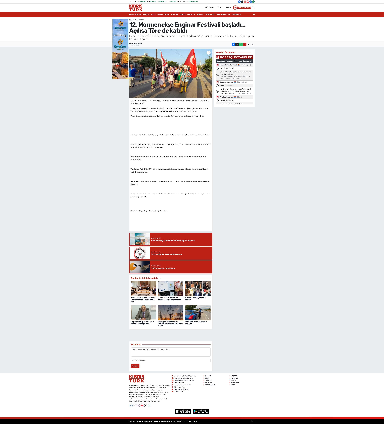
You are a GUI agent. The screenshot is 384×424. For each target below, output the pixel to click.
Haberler (132, 20)
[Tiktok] (145, 405)
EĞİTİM (233, 385)
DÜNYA (183, 15)
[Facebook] (131, 405)
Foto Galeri (209, 7)
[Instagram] (138, 405)
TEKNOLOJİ (209, 15)
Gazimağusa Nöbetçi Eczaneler (185, 376)
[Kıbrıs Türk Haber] (135, 7)
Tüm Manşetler (179, 387)
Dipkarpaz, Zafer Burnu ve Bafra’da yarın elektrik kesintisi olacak (170, 323)
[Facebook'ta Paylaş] (233, 44)
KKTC (153, 15)
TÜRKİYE (174, 15)
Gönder (135, 366)
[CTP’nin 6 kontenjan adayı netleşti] (198, 289)
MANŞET (146, 15)
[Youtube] (142, 405)
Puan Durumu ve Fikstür (183, 385)
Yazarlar (228, 7)
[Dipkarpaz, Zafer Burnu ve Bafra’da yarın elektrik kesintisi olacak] (171, 313)
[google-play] (201, 411)
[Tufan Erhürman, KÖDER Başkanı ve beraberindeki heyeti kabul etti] (143, 289)
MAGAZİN (191, 15)
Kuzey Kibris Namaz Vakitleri (184, 380)
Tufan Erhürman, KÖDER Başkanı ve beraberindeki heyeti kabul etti (143, 299)
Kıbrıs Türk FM (135, 15)
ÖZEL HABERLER (223, 15)
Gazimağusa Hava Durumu (183, 378)
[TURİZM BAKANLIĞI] (120, 49)
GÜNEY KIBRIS (163, 15)
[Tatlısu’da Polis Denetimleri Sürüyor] (198, 313)
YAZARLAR (236, 15)
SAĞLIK (200, 15)
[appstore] (183, 411)
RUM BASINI (235, 383)
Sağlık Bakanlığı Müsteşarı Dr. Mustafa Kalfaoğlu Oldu (142, 323)
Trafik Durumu (179, 383)
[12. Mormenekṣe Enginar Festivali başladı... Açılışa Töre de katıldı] (170, 73)
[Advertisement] (170, 223)
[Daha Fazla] (244, 44)
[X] (134, 405)
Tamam (253, 421)
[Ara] (254, 7)
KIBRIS (141, 20)
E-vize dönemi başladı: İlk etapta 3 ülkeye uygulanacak (169, 299)
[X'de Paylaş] (237, 44)
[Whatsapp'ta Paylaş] (241, 44)
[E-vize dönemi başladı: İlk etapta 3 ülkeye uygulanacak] (171, 289)
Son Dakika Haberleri (181, 389)
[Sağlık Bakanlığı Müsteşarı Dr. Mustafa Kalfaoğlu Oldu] (143, 313)
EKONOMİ (208, 383)
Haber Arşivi (178, 391)
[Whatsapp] (149, 405)
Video (219, 7)
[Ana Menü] (254, 14)
